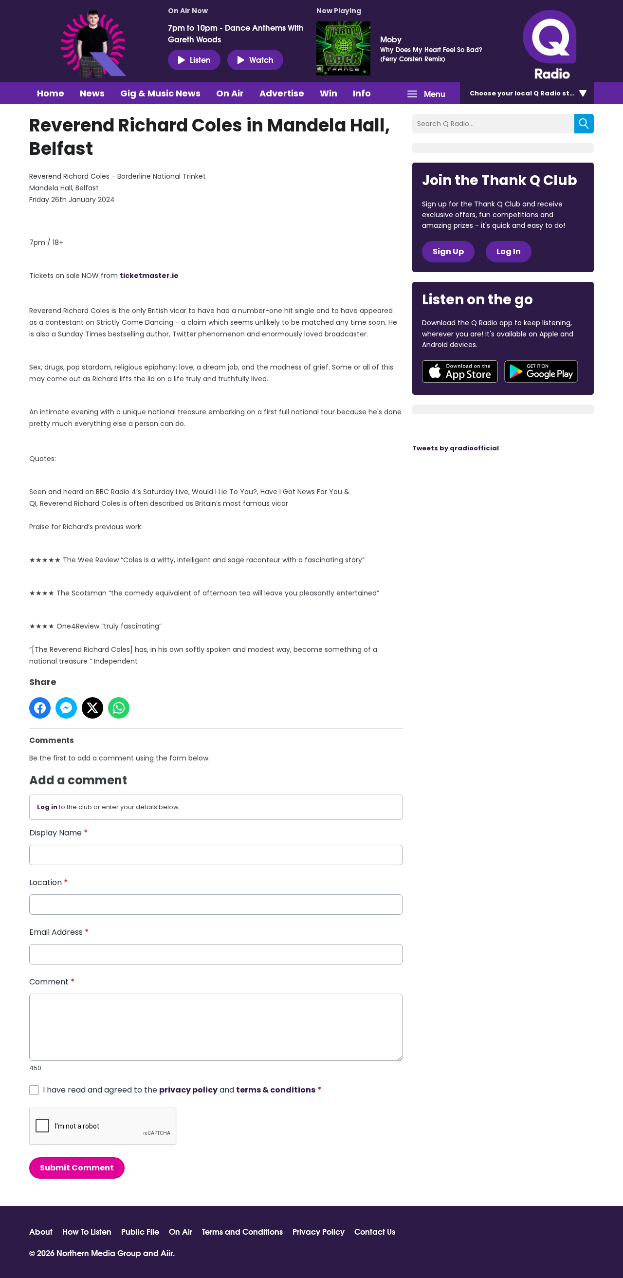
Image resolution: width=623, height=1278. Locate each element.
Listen (200, 59)
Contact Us (374, 1231)
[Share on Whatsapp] (118, 708)
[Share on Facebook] (40, 708)
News (92, 93)
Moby (391, 39)
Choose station (529, 93)
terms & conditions (275, 1089)
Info (362, 93)
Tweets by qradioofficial (455, 448)
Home (50, 93)
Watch (261, 59)
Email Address (59, 932)
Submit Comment (77, 1167)
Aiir (167, 1252)
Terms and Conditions (242, 1231)
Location (48, 882)
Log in (47, 807)
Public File (140, 1231)
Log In (508, 251)
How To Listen (86, 1231)
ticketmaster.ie (149, 275)
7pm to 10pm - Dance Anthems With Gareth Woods (236, 33)
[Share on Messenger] (66, 708)
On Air (230, 93)
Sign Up (448, 251)
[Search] (584, 123)
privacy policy (188, 1089)
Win (328, 93)
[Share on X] (92, 708)
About (41, 1231)
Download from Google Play (541, 371)
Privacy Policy (319, 1231)
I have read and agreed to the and (182, 1089)
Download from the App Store (460, 371)
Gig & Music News (160, 93)
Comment (52, 981)
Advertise (281, 93)
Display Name (58, 832)
